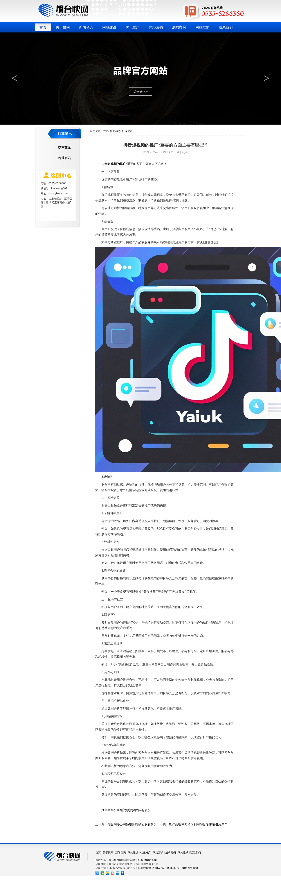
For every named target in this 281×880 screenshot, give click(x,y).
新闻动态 (86, 27)
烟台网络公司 (190, 867)
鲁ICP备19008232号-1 (168, 867)
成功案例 (179, 27)
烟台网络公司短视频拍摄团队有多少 (126, 810)
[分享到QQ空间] (107, 873)
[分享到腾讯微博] (117, 873)
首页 (43, 27)
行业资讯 (64, 158)
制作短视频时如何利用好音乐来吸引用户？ (198, 824)
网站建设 (109, 27)
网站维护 (202, 27)
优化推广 (133, 27)
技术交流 (64, 147)
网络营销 (156, 27)
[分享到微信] (102, 873)
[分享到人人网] (122, 873)
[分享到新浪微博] (112, 873)
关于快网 (63, 27)
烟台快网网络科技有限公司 (63, 10)
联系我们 (226, 27)
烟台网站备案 (149, 860)
